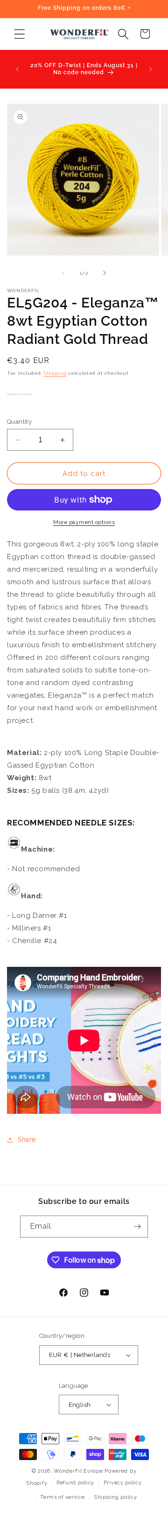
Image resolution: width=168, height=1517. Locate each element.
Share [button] (27, 1139)
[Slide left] (63, 273)
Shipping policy (115, 1497)
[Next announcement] (150, 69)
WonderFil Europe (78, 1471)
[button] (19, 34)
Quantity (19, 421)
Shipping (55, 373)
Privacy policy (123, 1483)
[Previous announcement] (17, 69)
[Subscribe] (137, 1226)
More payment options (84, 522)
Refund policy (75, 1483)
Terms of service (62, 1497)
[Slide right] (104, 273)
